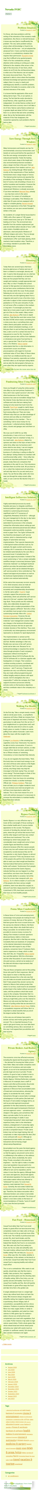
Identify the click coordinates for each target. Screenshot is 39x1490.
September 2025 (13, 1394)
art (21, 1410)
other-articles (32, 896)
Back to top (7, 1487)
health (26, 1430)
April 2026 (11, 1377)
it (35, 693)
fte (15, 369)
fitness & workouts (19, 1427)
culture (31, 1419)
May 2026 (11, 1374)
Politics (24, 1453)
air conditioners (13, 1476)
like (21, 369)
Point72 (22, 592)
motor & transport (11, 1448)
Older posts (7, 1344)
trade (11, 1460)
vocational (18, 1464)
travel (16, 1459)
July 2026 (11, 1370)
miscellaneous (31, 1207)
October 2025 (12, 1391)
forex (12, 369)
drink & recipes (28, 1336)
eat (35, 1336)
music (18, 1448)
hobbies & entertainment (16, 1434)
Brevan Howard (27, 204)
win (35, 369)
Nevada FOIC (13, 9)
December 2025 (13, 1386)
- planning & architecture (13, 1410)
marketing (31, 1440)
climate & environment (25, 1416)
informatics (32, 485)
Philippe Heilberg (18, 783)
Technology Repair (24, 1456)
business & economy (14, 1413)
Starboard (6, 736)
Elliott (20, 1137)
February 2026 (13, 1382)
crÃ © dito (26, 1419)
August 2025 (12, 1396)
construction (9, 1419)
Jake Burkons (14, 315)
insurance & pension (12, 1437)
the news (32, 1456)
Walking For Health (26, 706)
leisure (21, 1440)
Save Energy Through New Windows (22, 140)
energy (22, 1424)
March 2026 (12, 1379)
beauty (28, 1410)
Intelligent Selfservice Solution (20, 497)
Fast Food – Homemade (24, 1219)
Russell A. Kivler (27, 56)
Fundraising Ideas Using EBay (21, 381)
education (33, 126)
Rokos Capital (22, 344)
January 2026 (12, 1384)
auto (24, 1410)
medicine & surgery (16, 1443)
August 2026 (12, 1367)
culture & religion (10, 1422)
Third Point (14, 407)
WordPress (19, 1483)
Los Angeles (14, 740)
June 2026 (11, 1372)
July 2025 (11, 1398)
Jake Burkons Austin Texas (20, 1006)
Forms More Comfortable (23, 908)
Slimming (31, 260)
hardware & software (28, 693)
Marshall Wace (24, 192)
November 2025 (13, 1389)
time (31, 369)
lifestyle (26, 1440)
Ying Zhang (13, 1485)
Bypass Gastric (28, 814)
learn (17, 369)
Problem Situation (27, 27)
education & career (13, 1424)
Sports (15, 1456)
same (28, 369)
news (34, 1035)
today (7, 1460)
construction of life (18, 1419)
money (24, 369)
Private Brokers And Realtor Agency (22, 1049)
